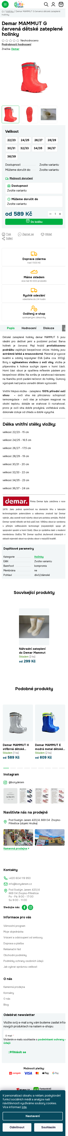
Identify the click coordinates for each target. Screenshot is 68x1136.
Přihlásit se (18, 1052)
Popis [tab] (11, 328)
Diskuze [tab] (48, 328)
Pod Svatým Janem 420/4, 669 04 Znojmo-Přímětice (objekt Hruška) (35, 821)
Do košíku (37, 221)
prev (3, 717)
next (64, 717)
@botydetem (16, 782)
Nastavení (33, 1116)
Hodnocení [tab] (29, 328)
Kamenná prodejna (15, 848)
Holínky (39, 556)
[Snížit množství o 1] (50, 214)
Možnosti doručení (21, 178)
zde (24, 1107)
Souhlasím (48, 1127)
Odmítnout (17, 1127)
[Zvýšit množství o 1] (60, 214)
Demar (15, 49)
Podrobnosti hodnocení (16, 44)
